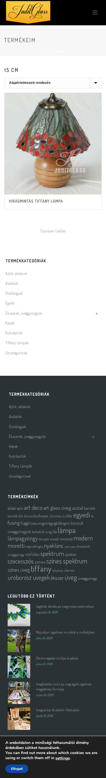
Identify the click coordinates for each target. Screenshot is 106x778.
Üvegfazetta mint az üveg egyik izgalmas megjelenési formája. (64, 686)
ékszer (57, 577)
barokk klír (15, 515)
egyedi (81, 514)
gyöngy (47, 523)
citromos (55, 515)
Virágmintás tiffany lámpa (36, 201)
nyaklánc (54, 545)
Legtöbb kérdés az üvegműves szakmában (65, 606)
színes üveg (19, 570)
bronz (28, 515)
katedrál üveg (42, 531)
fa (92, 515)
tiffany (41, 568)
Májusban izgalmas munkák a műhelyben (65, 632)
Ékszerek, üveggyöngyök (23, 313)
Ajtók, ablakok (16, 273)
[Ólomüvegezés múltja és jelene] (19, 667)
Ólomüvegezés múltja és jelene (57, 658)
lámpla (44, 538)
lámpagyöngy (23, 538)
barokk (89, 508)
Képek (10, 323)
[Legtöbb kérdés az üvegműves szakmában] (19, 615)
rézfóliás (32, 554)
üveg (71, 577)
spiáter (71, 554)
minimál (66, 539)
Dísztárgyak (14, 293)
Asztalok (11, 283)
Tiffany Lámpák (17, 342)
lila (55, 531)
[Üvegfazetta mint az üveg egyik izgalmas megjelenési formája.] (19, 692)
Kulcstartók (14, 332)
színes (40, 562)
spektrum (52, 553)
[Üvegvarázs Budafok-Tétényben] (19, 718)
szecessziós (21, 561)
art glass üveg (57, 507)
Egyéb (9, 303)
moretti (16, 545)
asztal (77, 508)
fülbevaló (36, 524)
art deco (33, 507)
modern (83, 538)
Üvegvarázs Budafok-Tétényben (58, 710)
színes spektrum (66, 560)
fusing (14, 522)
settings (62, 758)
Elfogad (17, 768)
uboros (69, 570)
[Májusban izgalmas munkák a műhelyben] (19, 641)
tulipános (57, 571)
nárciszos (69, 547)
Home (47, 51)
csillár (67, 515)
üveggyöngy (87, 578)
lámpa (67, 530)
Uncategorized (16, 352)
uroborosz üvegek (29, 577)
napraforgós (34, 546)
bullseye (41, 515)
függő (25, 523)
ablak (12, 508)
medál (54, 538)
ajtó (20, 508)
